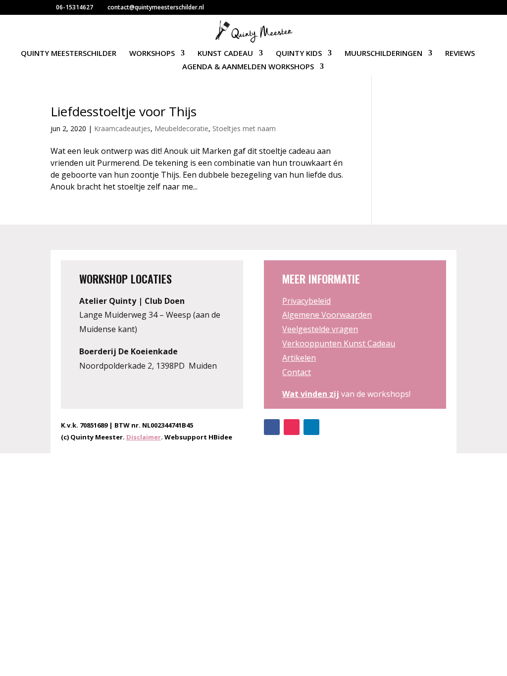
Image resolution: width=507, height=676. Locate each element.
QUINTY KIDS (299, 53)
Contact (296, 372)
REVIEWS (460, 53)
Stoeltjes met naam (244, 128)
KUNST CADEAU (225, 53)
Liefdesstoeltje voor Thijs (124, 111)
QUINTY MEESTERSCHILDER (68, 53)
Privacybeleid (306, 300)
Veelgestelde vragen (320, 329)
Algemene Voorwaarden (327, 314)
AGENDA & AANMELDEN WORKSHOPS (248, 67)
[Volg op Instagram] (292, 427)
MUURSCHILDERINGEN (383, 53)
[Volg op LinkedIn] (311, 427)
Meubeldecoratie (181, 128)
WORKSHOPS (152, 53)
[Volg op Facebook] (272, 427)
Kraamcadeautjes (122, 128)
